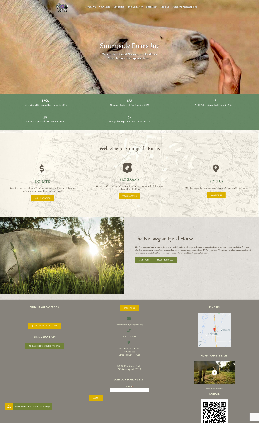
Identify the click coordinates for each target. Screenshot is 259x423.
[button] (9, 406)
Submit (96, 398)
